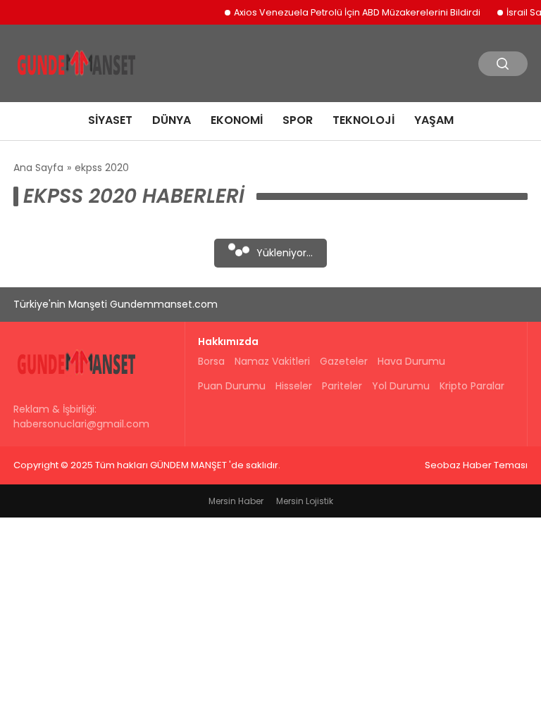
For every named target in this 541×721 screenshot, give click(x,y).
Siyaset (110, 120)
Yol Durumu (401, 386)
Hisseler (293, 386)
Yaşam (434, 120)
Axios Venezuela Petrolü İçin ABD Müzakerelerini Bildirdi (351, 12)
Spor (297, 120)
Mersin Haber (236, 501)
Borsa (211, 361)
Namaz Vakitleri (272, 361)
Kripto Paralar (472, 386)
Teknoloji (363, 120)
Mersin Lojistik (304, 501)
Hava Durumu (411, 361)
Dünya (171, 120)
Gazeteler (344, 361)
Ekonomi (237, 120)
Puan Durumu (232, 386)
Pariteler (342, 386)
